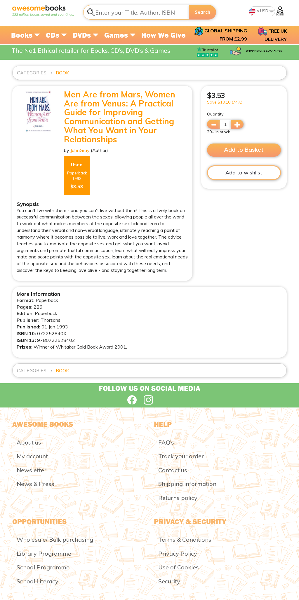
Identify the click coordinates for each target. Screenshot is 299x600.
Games (117, 35)
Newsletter (31, 470)
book (62, 73)
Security (169, 581)
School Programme (43, 567)
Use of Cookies (178, 567)
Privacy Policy (177, 553)
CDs (53, 35)
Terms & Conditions (184, 539)
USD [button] (263, 10)
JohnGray (80, 150)
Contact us (172, 470)
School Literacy (37, 581)
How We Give (163, 35)
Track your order (181, 456)
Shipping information (187, 483)
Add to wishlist (243, 172)
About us (29, 442)
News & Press (35, 483)
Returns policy (177, 497)
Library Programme (44, 553)
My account (32, 456)
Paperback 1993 (77, 175)
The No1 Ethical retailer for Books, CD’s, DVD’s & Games (90, 50)
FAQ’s (166, 442)
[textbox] (136, 12)
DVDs (83, 35)
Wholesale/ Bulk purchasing (55, 539)
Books (22, 35)
